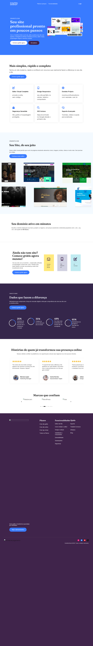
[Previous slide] (21, 401)
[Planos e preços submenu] (46, 3)
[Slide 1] (40, 406)
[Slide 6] (50, 406)
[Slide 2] (42, 406)
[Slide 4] (47, 406)
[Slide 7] (52, 406)
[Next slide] (71, 401)
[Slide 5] (48, 406)
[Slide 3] (45, 406)
